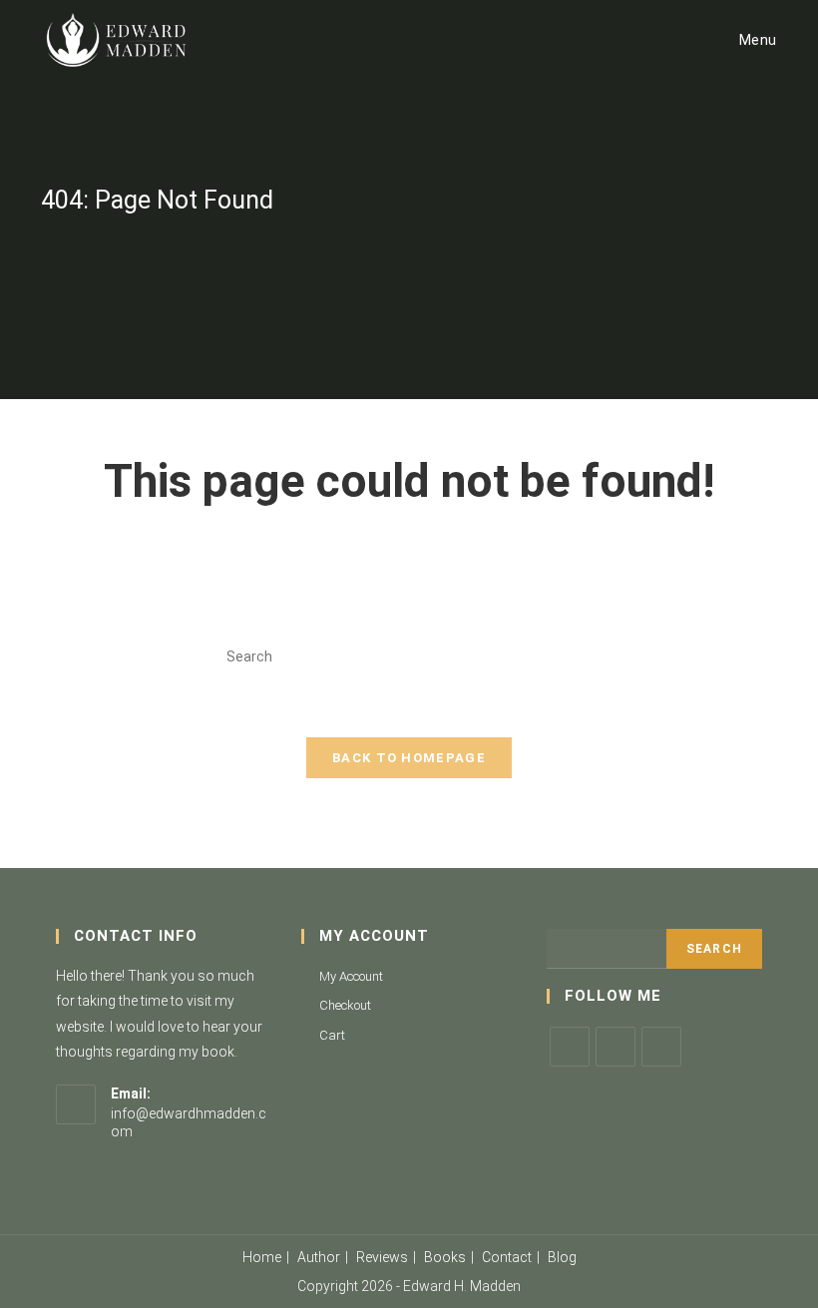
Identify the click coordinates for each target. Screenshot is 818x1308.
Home (261, 1257)
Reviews (382, 1257)
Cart (332, 1035)
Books (445, 1257)
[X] (570, 1047)
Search (714, 949)
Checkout (345, 1005)
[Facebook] (615, 1047)
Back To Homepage (409, 757)
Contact (507, 1257)
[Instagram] (661, 1047)
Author (318, 1257)
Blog (562, 1257)
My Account (351, 976)
